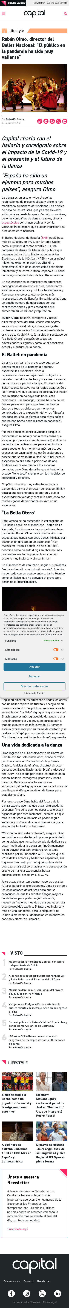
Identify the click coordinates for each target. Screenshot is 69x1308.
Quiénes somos (12, 1281)
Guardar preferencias (34, 686)
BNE (45, 237)
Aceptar (34, 666)
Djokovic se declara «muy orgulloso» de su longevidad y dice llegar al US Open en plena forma (50, 1153)
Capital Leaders (16, 3)
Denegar (34, 676)
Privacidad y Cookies (34, 693)
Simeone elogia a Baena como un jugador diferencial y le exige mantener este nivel (17, 1103)
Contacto (29, 1281)
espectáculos (11, 222)
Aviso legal (50, 1302)
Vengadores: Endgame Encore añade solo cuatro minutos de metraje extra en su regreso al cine (38, 1008)
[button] (4, 14)
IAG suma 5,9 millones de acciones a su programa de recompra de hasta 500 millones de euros (37, 1040)
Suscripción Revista (57, 3)
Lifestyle (18, 1063)
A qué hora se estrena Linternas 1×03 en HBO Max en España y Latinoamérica (16, 1153)
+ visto (15, 953)
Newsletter (39, 3)
